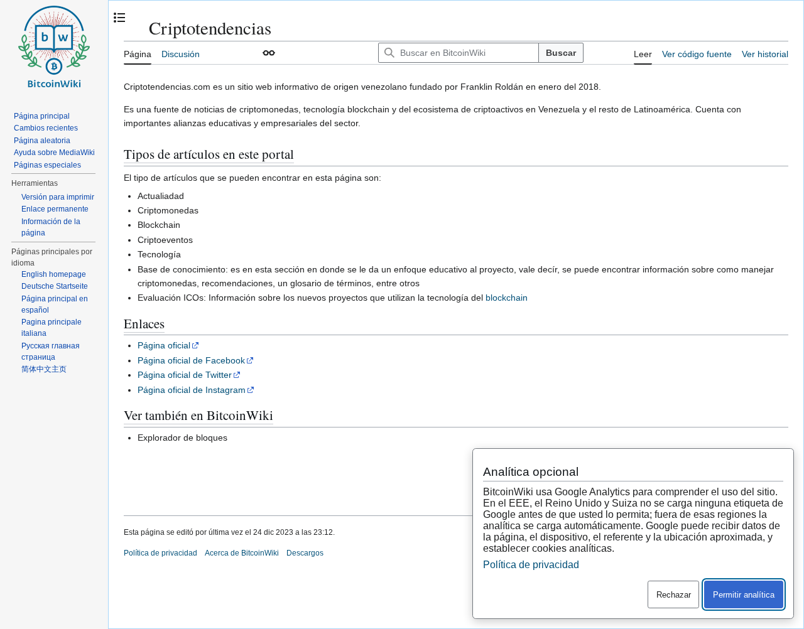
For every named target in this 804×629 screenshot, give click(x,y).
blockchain (507, 298)
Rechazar (673, 594)
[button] (268, 53)
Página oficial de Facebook (191, 360)
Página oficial (164, 345)
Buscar (561, 53)
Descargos (304, 553)
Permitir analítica (743, 594)
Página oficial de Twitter (185, 375)
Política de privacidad (160, 553)
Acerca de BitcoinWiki (242, 553)
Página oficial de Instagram (192, 390)
